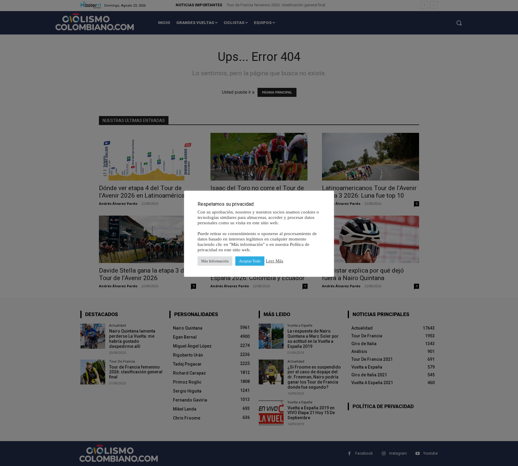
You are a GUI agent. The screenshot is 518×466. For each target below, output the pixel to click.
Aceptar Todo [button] (250, 261)
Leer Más (274, 260)
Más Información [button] (215, 261)
